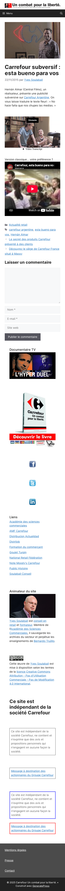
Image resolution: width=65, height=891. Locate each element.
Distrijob (14, 541)
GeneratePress (40, 885)
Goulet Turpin (18, 552)
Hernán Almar (19, 234)
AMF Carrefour (18, 531)
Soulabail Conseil (20, 573)
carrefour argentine (21, 229)
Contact (10, 870)
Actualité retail (18, 224)
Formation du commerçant (26, 547)
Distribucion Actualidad (24, 536)
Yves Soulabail (39, 663)
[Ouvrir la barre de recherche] (61, 13)
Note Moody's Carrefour (24, 563)
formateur (26, 625)
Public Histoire (18, 568)
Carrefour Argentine (36, 97)
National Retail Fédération (25, 557)
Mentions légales (15, 850)
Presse (9, 860)
